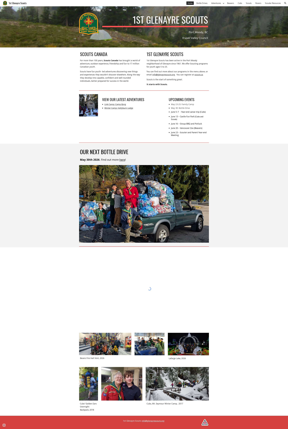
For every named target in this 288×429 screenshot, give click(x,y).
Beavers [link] (230, 3)
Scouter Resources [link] (273, 3)
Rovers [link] (258, 3)
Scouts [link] (249, 3)
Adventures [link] (216, 3)
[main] (155, 21)
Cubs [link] (240, 3)
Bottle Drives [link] (201, 3)
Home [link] (190, 3)
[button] (285, 3)
